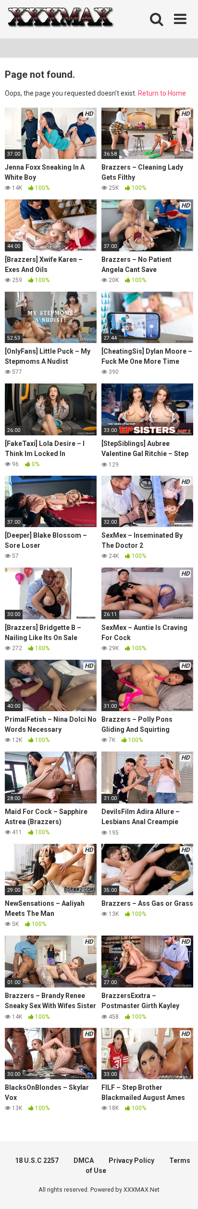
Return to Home (162, 93)
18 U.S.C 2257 (37, 1160)
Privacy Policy (131, 1160)
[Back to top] (180, 1189)
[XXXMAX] (60, 19)
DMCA (84, 1160)
